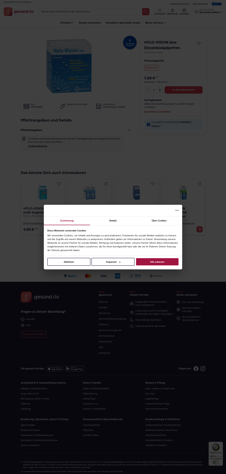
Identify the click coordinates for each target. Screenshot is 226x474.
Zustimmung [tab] (67, 220)
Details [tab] (113, 220)
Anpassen (111, 262)
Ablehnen (69, 262)
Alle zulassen (157, 262)
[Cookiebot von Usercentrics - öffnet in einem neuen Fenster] (165, 210)
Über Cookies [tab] (159, 220)
